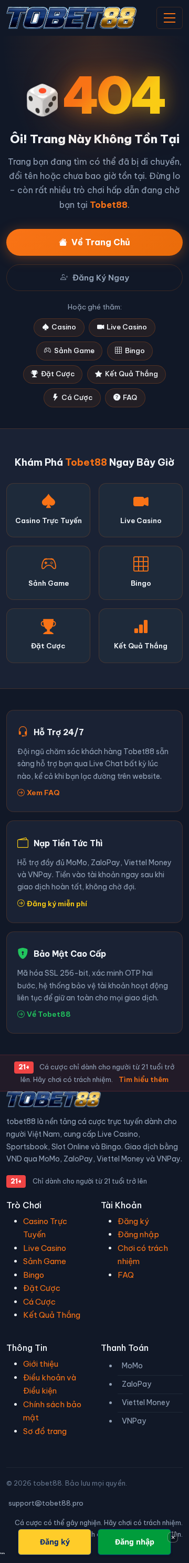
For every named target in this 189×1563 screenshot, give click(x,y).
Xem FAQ (43, 792)
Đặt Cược (58, 373)
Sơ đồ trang (45, 1431)
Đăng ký (133, 1221)
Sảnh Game (74, 350)
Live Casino (127, 327)
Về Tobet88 (49, 1014)
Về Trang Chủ (100, 242)
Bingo (135, 350)
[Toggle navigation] (169, 18)
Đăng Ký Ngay (100, 278)
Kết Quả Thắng (131, 373)
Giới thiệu (40, 1364)
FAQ (130, 397)
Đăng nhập (138, 1234)
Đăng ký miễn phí (57, 903)
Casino (63, 327)
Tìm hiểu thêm (144, 1079)
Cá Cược (76, 397)
